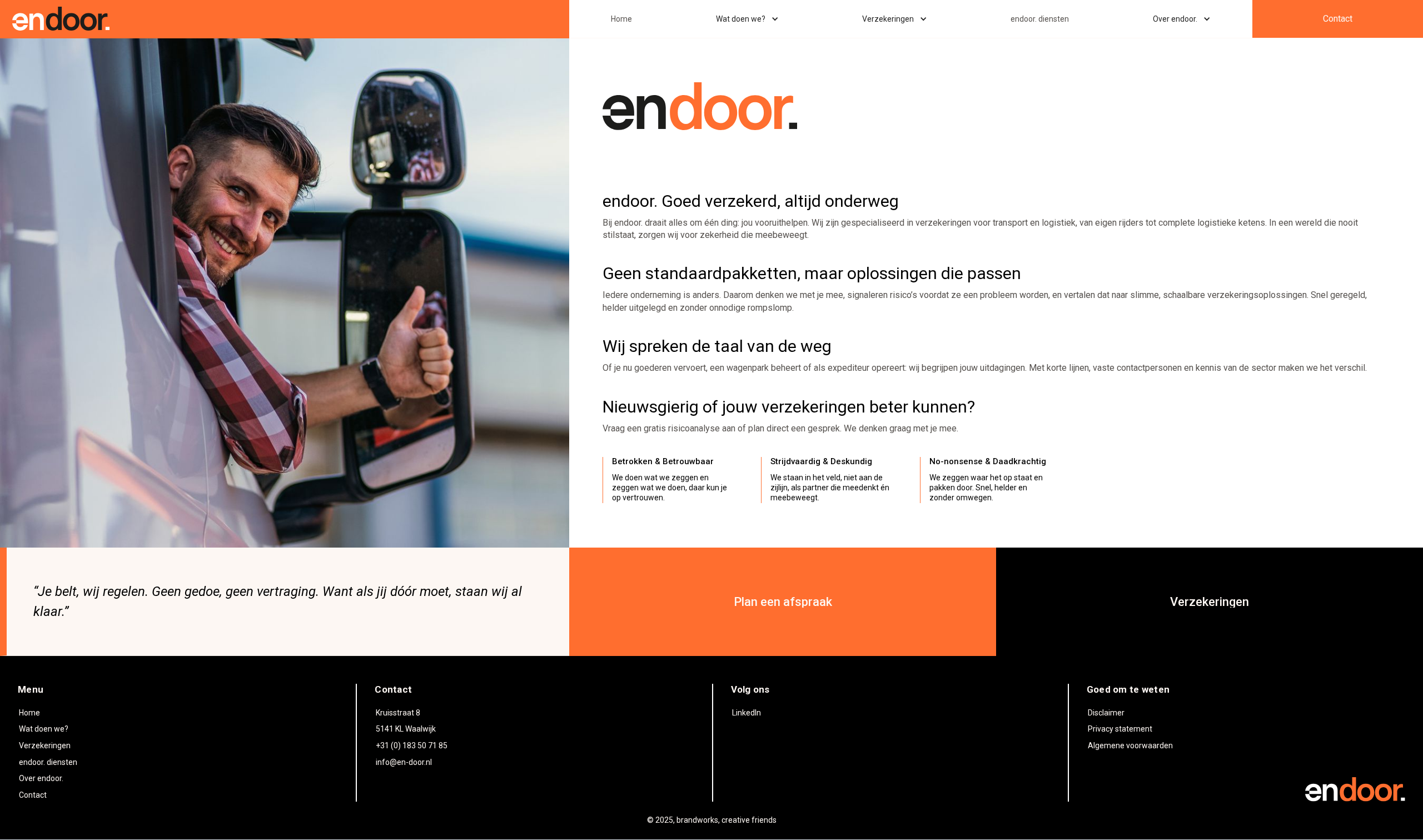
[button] (747, 18)
